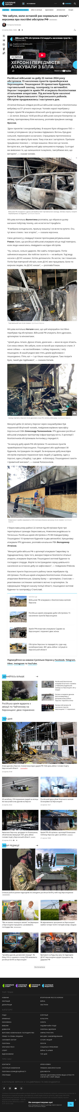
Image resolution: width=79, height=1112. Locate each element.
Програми (6, 1075)
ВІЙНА (42, 1001)
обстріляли (14, 81)
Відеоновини (49, 10)
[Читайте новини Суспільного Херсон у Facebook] (4, 1088)
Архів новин (45, 1064)
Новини (5, 997)
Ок (71, 1104)
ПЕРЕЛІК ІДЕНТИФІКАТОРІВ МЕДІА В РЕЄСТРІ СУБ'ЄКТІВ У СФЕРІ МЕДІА (57, 1076)
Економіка (6, 1022)
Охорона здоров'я (48, 1029)
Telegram (70, 660)
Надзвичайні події (48, 1026)
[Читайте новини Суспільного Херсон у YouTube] (16, 1088)
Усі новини (31, 3)
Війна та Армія (46, 1050)
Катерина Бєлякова (14, 25)
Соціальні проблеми (49, 1047)
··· (55, 3)
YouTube (32, 663)
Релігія (43, 1043)
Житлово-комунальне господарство (18, 1033)
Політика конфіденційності (14, 1071)
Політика (6, 1043)
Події (4, 1015)
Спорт (4, 1050)
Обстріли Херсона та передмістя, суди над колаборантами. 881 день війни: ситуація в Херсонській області (48, 647)
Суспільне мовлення (11, 1068)
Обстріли (5, 10)
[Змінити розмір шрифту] (75, 30)
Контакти (6, 1064)
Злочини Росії (61, 10)
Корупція (44, 1015)
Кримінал (6, 1019)
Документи (45, 1071)
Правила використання (50, 1068)
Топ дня (70, 10)
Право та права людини (12, 1036)
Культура (44, 1019)
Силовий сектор (9, 1040)
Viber (10, 663)
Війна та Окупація (36, 10)
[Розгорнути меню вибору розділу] (23, 3)
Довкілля (6, 1029)
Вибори (5, 1026)
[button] (4, 36)
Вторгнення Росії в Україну (20, 10)
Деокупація (7, 1005)
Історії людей (46, 1040)
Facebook (59, 660)
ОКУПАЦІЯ (6, 1001)
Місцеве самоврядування (51, 1036)
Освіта (43, 1022)
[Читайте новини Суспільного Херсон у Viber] (21, 1088)
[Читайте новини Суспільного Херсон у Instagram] (10, 1088)
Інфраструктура (47, 1033)
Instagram (19, 663)
